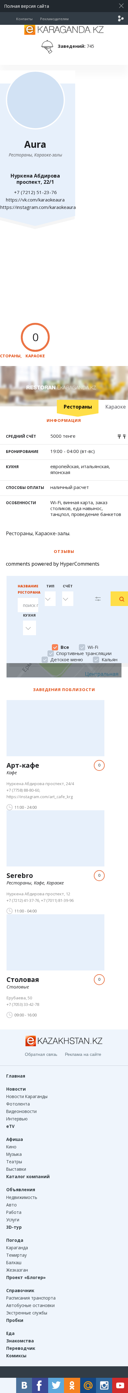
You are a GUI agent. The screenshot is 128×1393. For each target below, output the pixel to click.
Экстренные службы (26, 1313)
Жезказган (17, 1270)
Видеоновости (21, 1111)
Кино (11, 1147)
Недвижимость (21, 1197)
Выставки (16, 1169)
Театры (14, 1162)
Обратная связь (41, 1054)
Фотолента (18, 1104)
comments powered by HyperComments (52, 563)
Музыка (14, 1154)
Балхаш (13, 1262)
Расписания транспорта (31, 1298)
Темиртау (16, 1255)
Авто (11, 1205)
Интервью (17, 1119)
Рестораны (78, 406)
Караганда (17, 1248)
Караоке (35, 356)
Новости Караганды (27, 1096)
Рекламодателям (54, 18)
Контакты (24, 18)
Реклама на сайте (83, 1054)
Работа (13, 1212)
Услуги (12, 1220)
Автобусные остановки (30, 1305)
